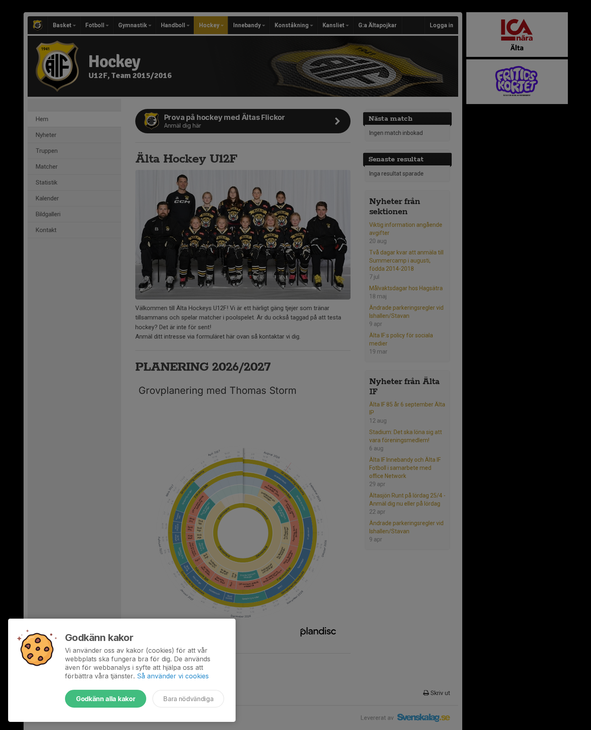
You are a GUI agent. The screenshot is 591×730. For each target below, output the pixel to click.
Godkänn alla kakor (105, 699)
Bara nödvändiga (188, 699)
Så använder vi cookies (173, 676)
